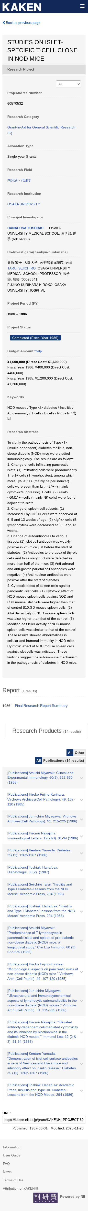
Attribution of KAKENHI (20, 1188)
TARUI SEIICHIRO (21, 268)
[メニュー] (82, 5)
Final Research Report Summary (41, 706)
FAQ (6, 1164)
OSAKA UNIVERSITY (23, 204)
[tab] (46, 731)
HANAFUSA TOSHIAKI (25, 228)
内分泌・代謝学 (19, 180)
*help (38, 351)
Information (12, 1147)
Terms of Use (13, 1180)
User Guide (12, 1155)
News (7, 1172)
